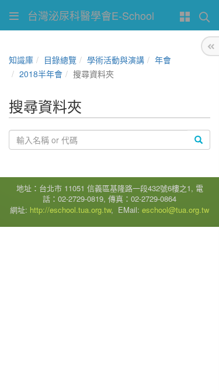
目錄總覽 (60, 59)
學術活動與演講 (115, 59)
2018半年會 (40, 74)
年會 (163, 59)
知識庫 (21, 59)
